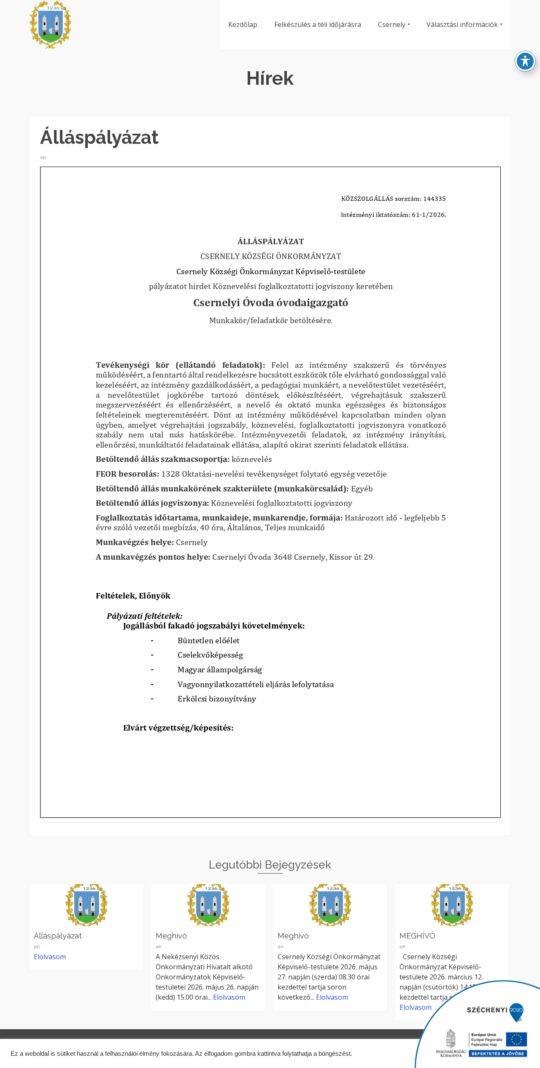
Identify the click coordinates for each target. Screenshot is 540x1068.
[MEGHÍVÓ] (452, 905)
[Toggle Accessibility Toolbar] (525, 61)
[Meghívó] (208, 905)
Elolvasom (229, 997)
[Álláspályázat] (86, 905)
